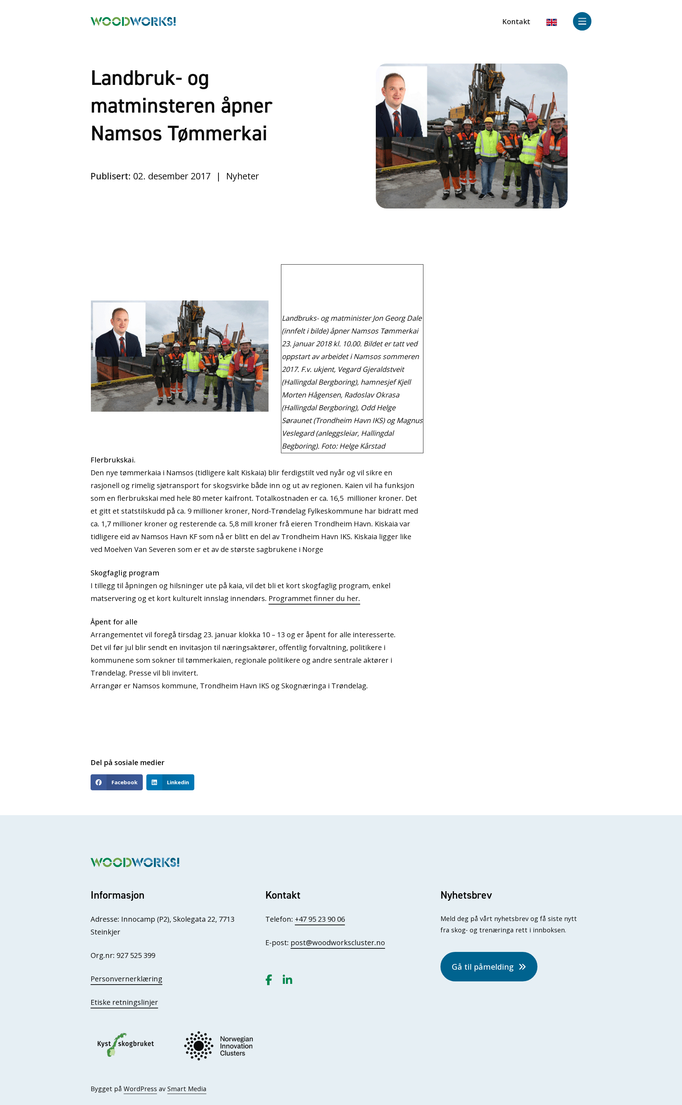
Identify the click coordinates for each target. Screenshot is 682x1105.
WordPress (140, 1088)
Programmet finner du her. (314, 598)
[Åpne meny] (582, 21)
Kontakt (516, 21)
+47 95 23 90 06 (320, 919)
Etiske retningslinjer (124, 1002)
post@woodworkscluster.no (338, 942)
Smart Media (186, 1088)
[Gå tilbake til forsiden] (133, 21)
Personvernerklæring (126, 979)
